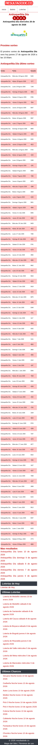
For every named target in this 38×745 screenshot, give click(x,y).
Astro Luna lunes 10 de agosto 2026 (19, 691)
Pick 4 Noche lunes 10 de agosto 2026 (20, 707)
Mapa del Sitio (10, 743)
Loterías (22, 9)
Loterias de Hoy (8, 587)
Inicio (4, 9)
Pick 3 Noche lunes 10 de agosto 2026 (20, 702)
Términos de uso (26, 743)
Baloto (12, 9)
